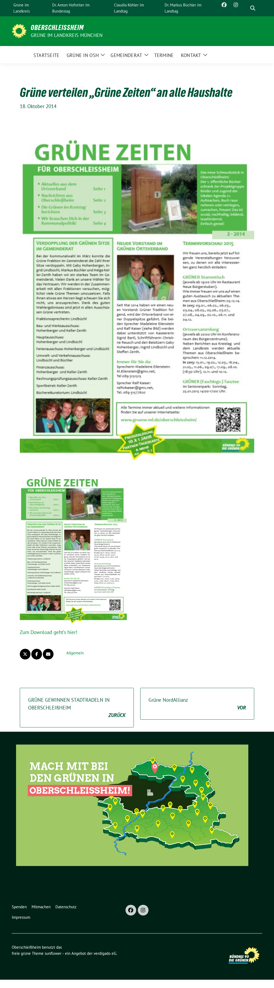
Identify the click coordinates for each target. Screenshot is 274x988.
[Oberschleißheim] (19, 30)
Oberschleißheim (57, 28)
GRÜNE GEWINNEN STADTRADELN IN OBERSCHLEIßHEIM (76, 707)
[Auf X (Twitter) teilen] (25, 654)
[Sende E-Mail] (48, 654)
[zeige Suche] (253, 8)
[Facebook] (130, 910)
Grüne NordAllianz (197, 704)
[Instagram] (143, 910)
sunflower (53, 953)
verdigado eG (105, 953)
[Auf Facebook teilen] (36, 654)
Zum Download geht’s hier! (48, 632)
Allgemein (75, 652)
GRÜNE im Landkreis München (66, 35)
